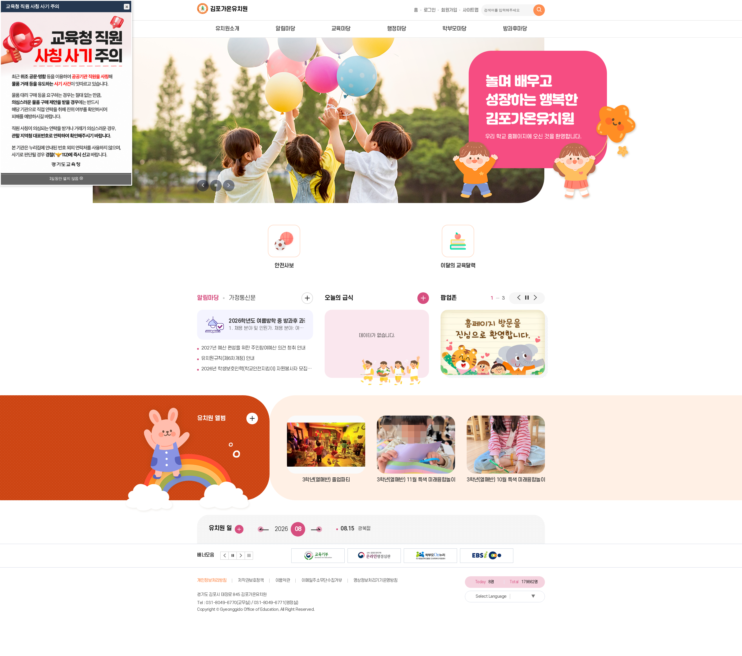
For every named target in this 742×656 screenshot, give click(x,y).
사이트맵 (470, 10)
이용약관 (282, 580)
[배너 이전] (225, 556)
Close (127, 7)
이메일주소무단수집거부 (321, 580)
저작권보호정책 (251, 580)
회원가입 (449, 10)
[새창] (493, 342)
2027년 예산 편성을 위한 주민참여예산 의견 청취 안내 (253, 348)
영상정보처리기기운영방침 (376, 580)
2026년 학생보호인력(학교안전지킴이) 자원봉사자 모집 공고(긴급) (257, 369)
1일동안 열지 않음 (64, 178)
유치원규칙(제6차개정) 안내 (227, 358)
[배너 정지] (233, 556)
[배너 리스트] (249, 556)
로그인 (430, 10)
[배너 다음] (241, 556)
